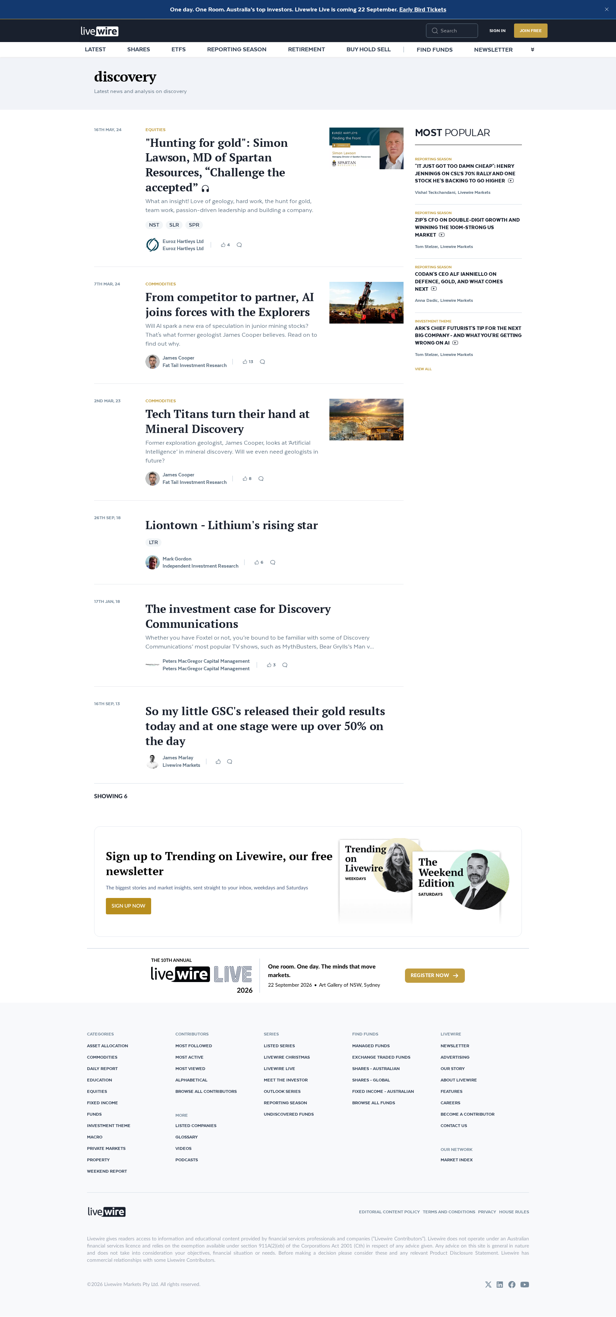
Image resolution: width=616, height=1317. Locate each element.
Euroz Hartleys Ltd (183, 241)
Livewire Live (279, 1068)
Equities (155, 129)
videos (183, 1148)
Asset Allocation (107, 1045)
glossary (186, 1137)
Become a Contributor (467, 1114)
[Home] (100, 31)
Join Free (531, 30)
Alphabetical (191, 1080)
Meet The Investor (286, 1080)
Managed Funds (371, 1045)
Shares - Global (371, 1080)
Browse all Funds (373, 1102)
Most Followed (193, 1045)
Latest (95, 49)
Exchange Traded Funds (381, 1057)
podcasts (186, 1159)
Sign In (497, 30)
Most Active (189, 1057)
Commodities (160, 283)
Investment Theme (433, 321)
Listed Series (279, 1045)
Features (451, 1091)
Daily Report (102, 1068)
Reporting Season (237, 49)
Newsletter (493, 49)
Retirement (306, 49)
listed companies (195, 1125)
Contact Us (454, 1125)
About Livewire (459, 1080)
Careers (450, 1102)
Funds (94, 1114)
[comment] (239, 245)
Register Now (430, 975)
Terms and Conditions (449, 1211)
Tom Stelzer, (427, 246)
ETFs (178, 49)
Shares (138, 49)
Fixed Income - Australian (383, 1091)
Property (98, 1159)
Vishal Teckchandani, (435, 192)
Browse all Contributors (206, 1091)
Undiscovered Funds (289, 1114)
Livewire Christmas (287, 1057)
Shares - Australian (376, 1068)
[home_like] (218, 761)
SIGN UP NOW (128, 906)
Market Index (457, 1159)
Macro (94, 1137)
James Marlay (178, 757)
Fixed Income (102, 1102)
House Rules (514, 1211)
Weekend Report (107, 1171)
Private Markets (106, 1148)
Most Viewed (190, 1068)
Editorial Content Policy (389, 1211)
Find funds (435, 49)
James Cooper (178, 358)
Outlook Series (282, 1091)
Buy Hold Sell (368, 49)
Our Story (453, 1068)
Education (99, 1080)
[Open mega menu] (532, 49)
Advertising (455, 1057)
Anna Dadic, (427, 300)
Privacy (487, 1211)
